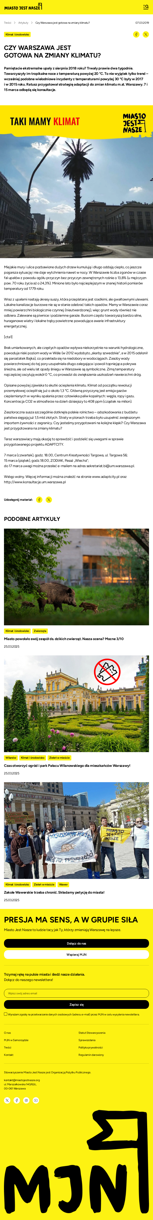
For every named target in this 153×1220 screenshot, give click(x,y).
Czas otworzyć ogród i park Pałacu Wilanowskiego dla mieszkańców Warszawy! (67, 765)
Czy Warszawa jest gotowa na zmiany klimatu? (62, 22)
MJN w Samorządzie (16, 1040)
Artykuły (23, 22)
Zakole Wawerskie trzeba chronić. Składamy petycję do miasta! (54, 892)
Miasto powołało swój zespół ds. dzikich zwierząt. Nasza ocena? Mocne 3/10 (64, 639)
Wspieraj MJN (76, 954)
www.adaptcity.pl (105, 476)
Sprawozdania (86, 1040)
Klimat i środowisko (17, 34)
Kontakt (8, 1055)
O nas (7, 1033)
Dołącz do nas (76, 943)
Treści (7, 22)
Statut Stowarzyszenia (91, 1033)
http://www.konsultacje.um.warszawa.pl (35, 482)
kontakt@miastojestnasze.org (22, 1080)
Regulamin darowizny (91, 1055)
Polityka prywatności (90, 1047)
